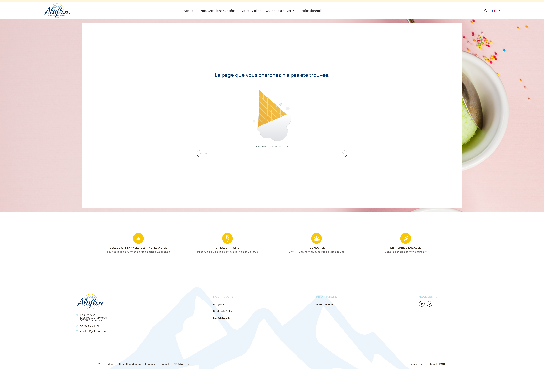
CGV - (122, 364)
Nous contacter (325, 304)
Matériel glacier (222, 318)
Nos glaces (219, 304)
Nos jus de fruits (222, 311)
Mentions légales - (108, 364)
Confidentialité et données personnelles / (149, 364)
